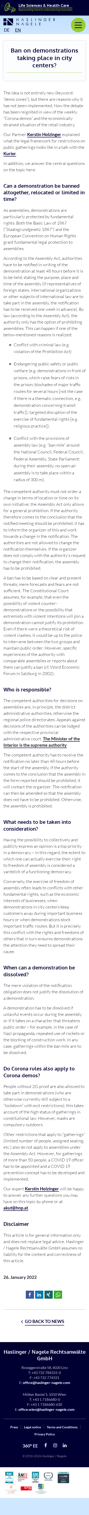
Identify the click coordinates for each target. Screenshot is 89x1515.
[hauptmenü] (78, 25)
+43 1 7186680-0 (46, 1399)
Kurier (9, 153)
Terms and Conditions (62, 1427)
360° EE (30, 1445)
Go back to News (44, 1321)
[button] (30, 1295)
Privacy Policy (44, 1434)
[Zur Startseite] (26, 21)
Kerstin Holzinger (44, 134)
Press (14, 1427)
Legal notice (32, 1427)
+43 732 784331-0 (46, 1372)
